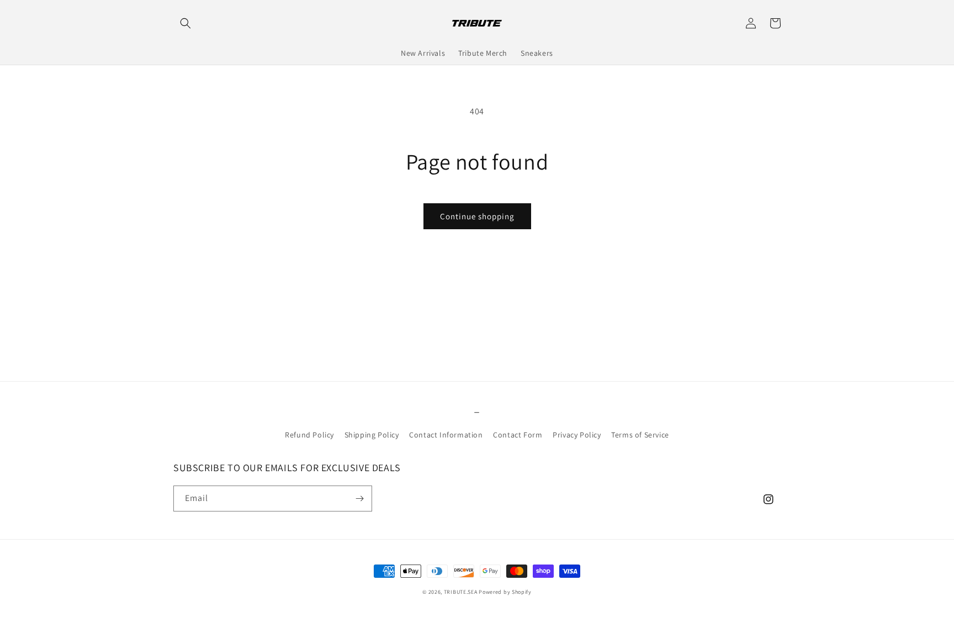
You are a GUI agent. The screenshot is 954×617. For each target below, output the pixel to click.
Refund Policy (309, 435)
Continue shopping (477, 216)
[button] (185, 23)
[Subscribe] (359, 498)
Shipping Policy (371, 435)
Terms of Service (640, 435)
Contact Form (517, 435)
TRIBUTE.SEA (461, 591)
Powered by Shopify (505, 591)
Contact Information (446, 435)
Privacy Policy (577, 435)
